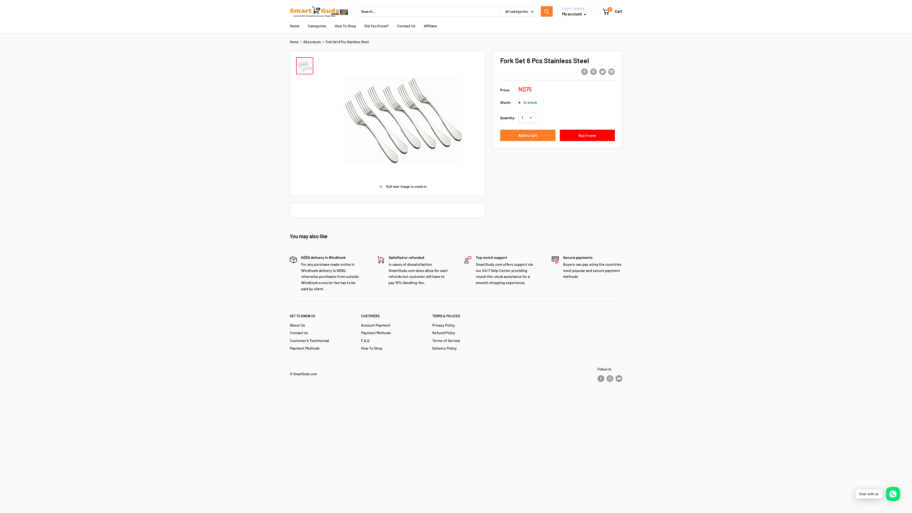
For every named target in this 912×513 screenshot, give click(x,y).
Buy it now (587, 135)
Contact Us (406, 26)
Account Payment (375, 325)
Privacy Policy (443, 325)
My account (572, 13)
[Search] (547, 11)
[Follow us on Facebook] (601, 378)
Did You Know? (376, 26)
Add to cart (527, 135)
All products (312, 42)
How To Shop (345, 26)
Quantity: (508, 117)
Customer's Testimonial (309, 340)
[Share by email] (611, 71)
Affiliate (430, 26)
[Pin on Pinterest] (593, 71)
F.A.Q (365, 340)
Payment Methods (305, 348)
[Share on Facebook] (584, 71)
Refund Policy (443, 332)
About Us (297, 325)
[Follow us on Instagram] (610, 378)
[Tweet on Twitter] (602, 71)
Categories (317, 26)
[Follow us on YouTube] (619, 378)
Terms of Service (446, 340)
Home (294, 26)
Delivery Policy (444, 348)
